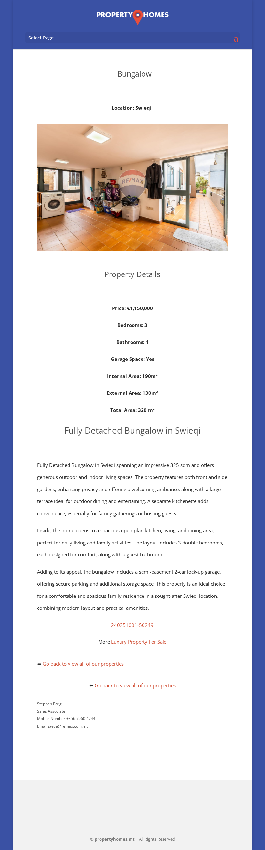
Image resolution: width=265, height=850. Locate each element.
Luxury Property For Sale (138, 642)
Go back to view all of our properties (83, 664)
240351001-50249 (132, 625)
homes (115, 839)
